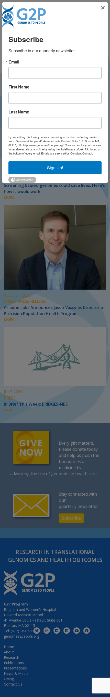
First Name (18, 87)
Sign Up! (55, 168)
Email (13, 62)
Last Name (18, 112)
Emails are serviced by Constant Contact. (67, 153)
